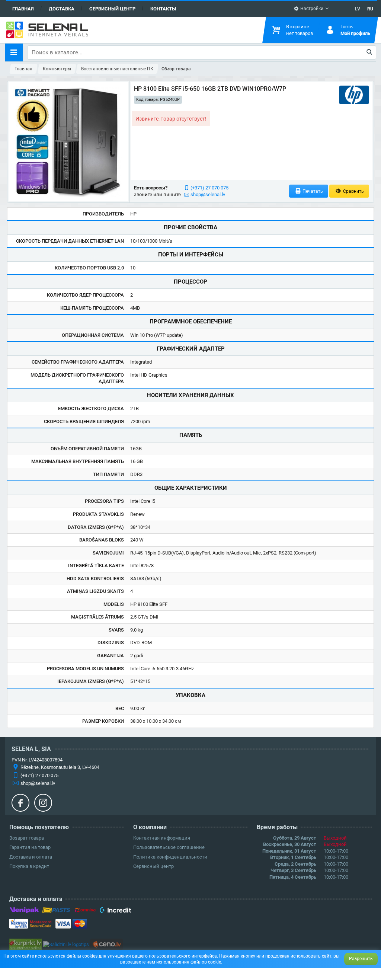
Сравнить (353, 191)
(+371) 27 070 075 (209, 188)
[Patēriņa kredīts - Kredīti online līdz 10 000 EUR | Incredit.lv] (115, 911)
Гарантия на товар (30, 847)
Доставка (61, 9)
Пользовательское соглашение (169, 847)
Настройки (311, 8)
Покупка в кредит (29, 866)
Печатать (312, 191)
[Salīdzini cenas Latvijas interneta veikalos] (25, 944)
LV (357, 9)
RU (370, 9)
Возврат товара (26, 838)
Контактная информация (161, 838)
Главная (23, 9)
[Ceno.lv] (106, 944)
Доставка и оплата (30, 857)
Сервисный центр (112, 9)
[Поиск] (370, 52)
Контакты (163, 9)
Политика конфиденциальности (170, 857)
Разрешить (361, 958)
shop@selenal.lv (207, 194)
